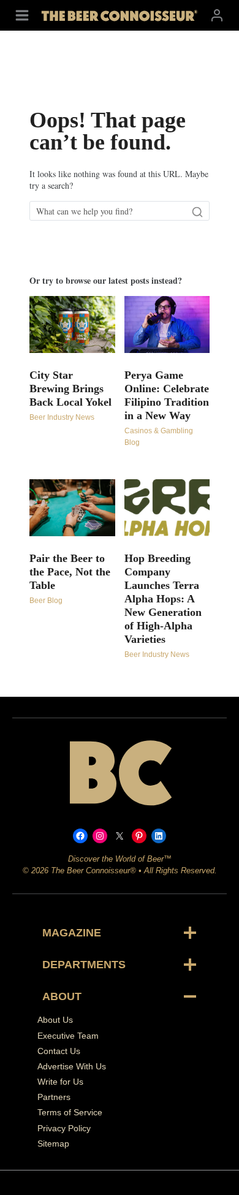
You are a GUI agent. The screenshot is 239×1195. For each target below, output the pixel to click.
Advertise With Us (71, 1066)
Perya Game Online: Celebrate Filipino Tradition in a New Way (166, 395)
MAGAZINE (71, 933)
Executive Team (68, 1036)
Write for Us (60, 1082)
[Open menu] (22, 15)
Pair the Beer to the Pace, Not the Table (69, 571)
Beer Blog (46, 600)
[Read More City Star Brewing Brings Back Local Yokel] (72, 324)
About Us (55, 1020)
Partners (53, 1097)
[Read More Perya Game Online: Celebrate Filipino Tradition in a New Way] (167, 324)
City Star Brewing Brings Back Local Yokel (70, 388)
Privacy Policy (64, 1128)
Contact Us (58, 1051)
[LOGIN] (217, 15)
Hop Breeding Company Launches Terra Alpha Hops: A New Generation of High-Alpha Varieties (163, 598)
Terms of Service (69, 1112)
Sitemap (53, 1143)
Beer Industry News (61, 417)
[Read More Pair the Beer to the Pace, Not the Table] (72, 507)
